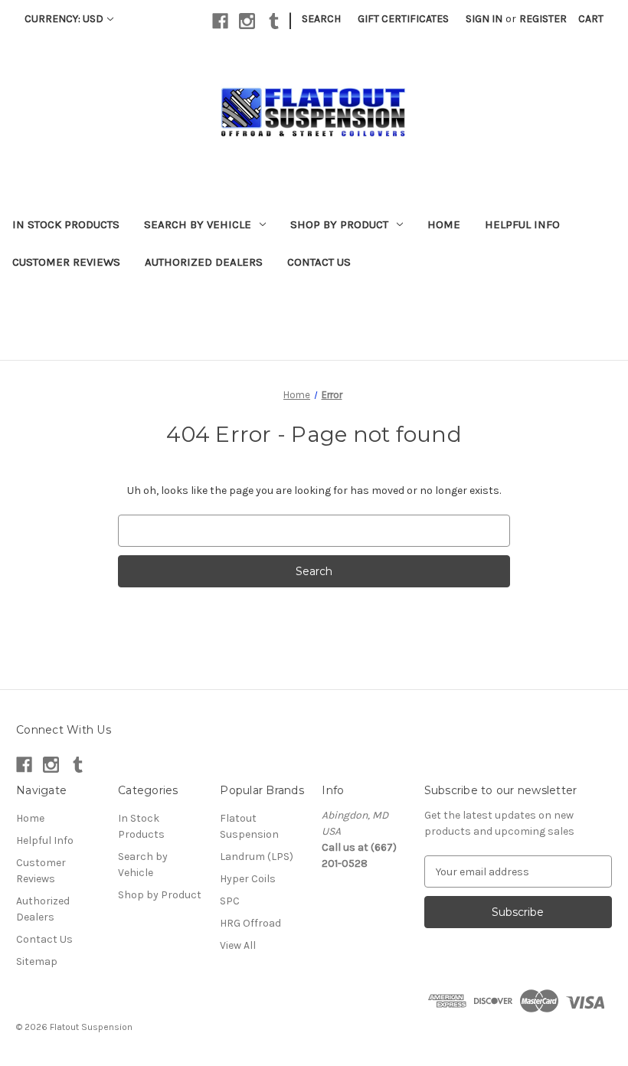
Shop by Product (339, 224)
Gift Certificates (403, 18)
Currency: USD (64, 18)
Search (321, 18)
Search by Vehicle (197, 224)
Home (443, 224)
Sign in (484, 18)
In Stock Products (65, 224)
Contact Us (319, 262)
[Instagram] (247, 21)
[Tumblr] (274, 21)
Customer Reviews (66, 262)
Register (543, 18)
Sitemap (36, 961)
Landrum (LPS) (256, 856)
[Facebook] (220, 21)
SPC (230, 900)
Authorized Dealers (204, 262)
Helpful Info (522, 224)
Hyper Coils (248, 878)
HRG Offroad (250, 923)
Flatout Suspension (249, 826)
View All (238, 945)
